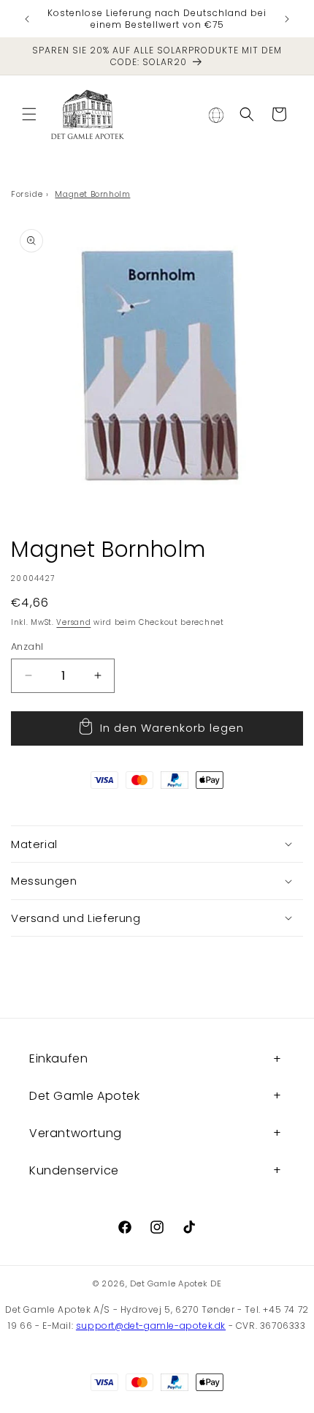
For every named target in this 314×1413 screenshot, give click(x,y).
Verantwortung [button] (75, 1133)
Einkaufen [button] (58, 1058)
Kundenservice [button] (74, 1170)
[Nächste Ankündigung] (287, 19)
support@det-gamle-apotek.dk (151, 1325)
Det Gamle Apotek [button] (84, 1095)
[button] (29, 114)
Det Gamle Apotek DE (175, 1283)
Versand (73, 622)
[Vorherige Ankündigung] (27, 19)
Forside (26, 194)
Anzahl (27, 646)
